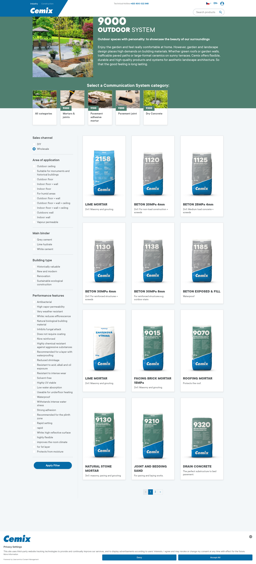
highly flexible (45, 437)
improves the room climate (52, 442)
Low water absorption (49, 387)
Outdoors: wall (45, 212)
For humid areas (46, 193)
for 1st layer (43, 447)
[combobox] (209, 12)
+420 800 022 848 (139, 3)
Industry (34, 3)
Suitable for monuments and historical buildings (53, 172)
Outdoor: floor (45, 179)
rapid (40, 428)
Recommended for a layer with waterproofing (54, 353)
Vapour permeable (47, 222)
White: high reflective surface (54, 432)
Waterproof (43, 397)
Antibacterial (44, 302)
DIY (39, 144)
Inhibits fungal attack (49, 329)
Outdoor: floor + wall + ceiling (53, 203)
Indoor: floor (44, 189)
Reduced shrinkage (48, 360)
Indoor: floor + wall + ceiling (52, 208)
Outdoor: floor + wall (48, 198)
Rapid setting (44, 423)
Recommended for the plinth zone (53, 416)
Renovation (43, 276)
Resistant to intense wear (51, 373)
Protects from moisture (50, 451)
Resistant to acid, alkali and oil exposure (54, 366)
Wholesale (43, 149)
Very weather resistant (50, 311)
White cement (45, 249)
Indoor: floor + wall (47, 184)
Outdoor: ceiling (46, 166)
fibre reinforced (46, 339)
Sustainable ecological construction (50, 282)
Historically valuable (48, 266)
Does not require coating (51, 334)
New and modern (47, 271)
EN (215, 3)
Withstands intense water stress (51, 403)
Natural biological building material (52, 322)
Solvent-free (44, 378)
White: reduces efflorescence (54, 316)
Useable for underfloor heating (55, 392)
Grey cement (44, 239)
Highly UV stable (46, 383)
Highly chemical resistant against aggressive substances (54, 345)
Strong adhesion (46, 410)
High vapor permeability (51, 307)
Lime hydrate (44, 244)
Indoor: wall (43, 217)
